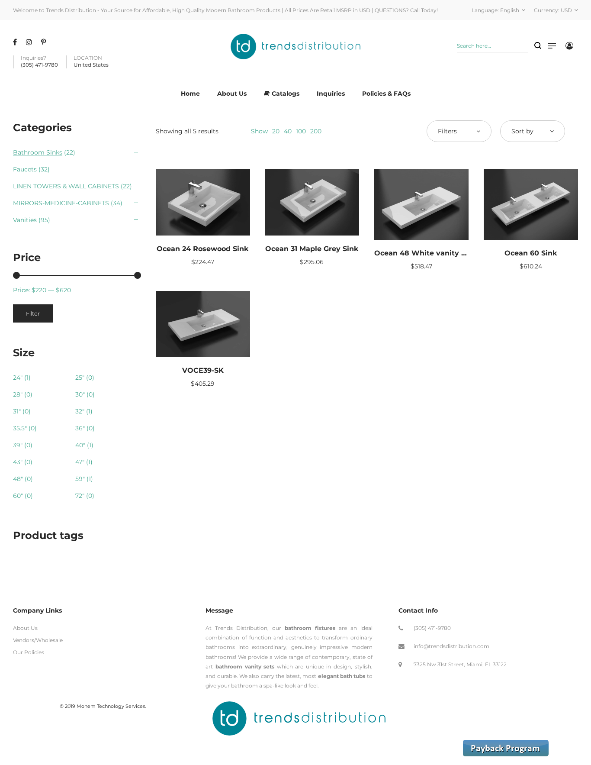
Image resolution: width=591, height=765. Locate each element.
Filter (33, 313)
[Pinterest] (44, 42)
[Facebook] (16, 42)
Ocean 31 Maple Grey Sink (312, 249)
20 (275, 131)
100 (301, 131)
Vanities (25, 220)
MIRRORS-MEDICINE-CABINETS (61, 203)
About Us (25, 628)
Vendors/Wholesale (38, 640)
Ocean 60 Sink (530, 253)
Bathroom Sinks (37, 152)
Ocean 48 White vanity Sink (425, 253)
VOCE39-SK (203, 370)
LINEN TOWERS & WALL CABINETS (66, 186)
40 (288, 131)
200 (315, 131)
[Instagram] (30, 42)
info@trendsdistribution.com (451, 646)
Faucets (25, 169)
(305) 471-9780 (432, 628)
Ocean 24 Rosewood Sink (203, 249)
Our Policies (28, 652)
